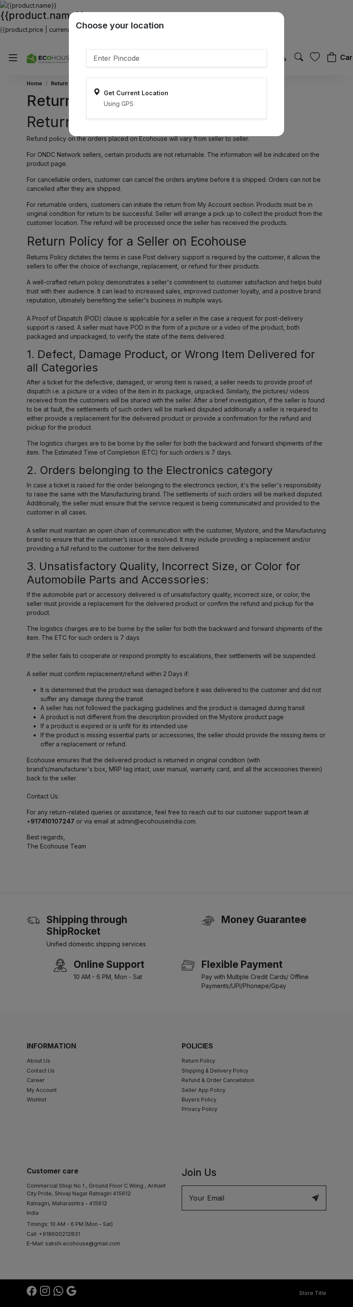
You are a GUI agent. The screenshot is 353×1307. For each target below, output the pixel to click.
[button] (176, 98)
